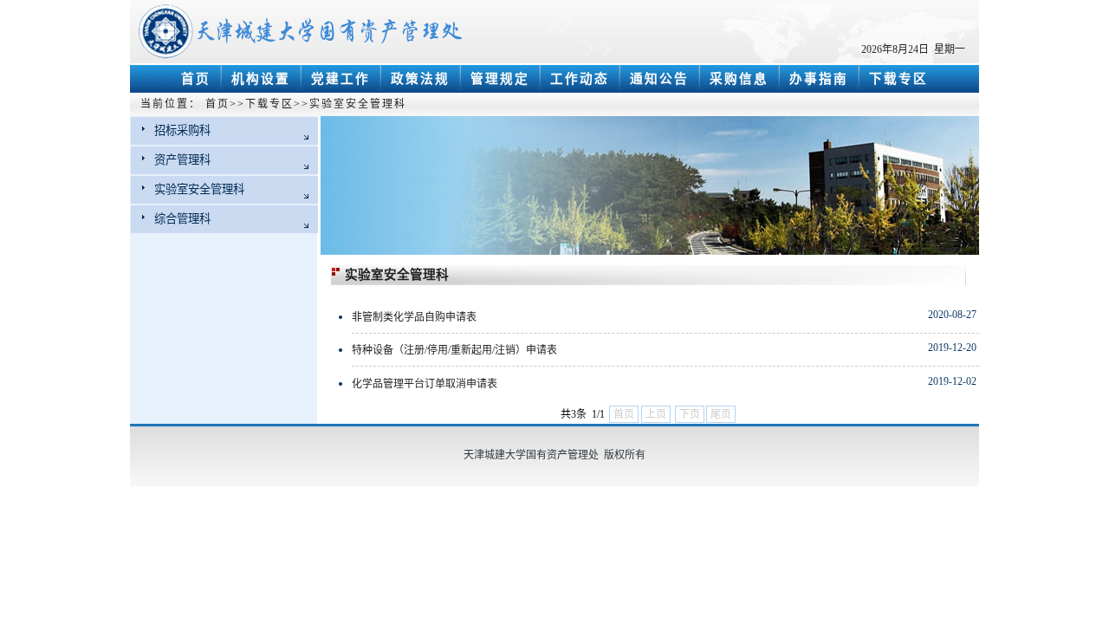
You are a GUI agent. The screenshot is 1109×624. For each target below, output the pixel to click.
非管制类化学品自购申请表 (414, 317)
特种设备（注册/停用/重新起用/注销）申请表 (454, 350)
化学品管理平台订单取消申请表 (424, 384)
